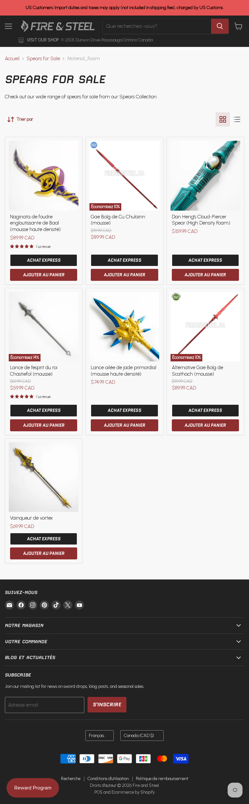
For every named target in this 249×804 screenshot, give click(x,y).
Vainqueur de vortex (31, 518)
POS (98, 792)
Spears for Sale (43, 58)
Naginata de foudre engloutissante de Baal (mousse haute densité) (35, 223)
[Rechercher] (220, 26)
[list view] (237, 119)
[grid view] (223, 119)
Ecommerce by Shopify (133, 792)
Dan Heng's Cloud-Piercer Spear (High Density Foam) (201, 220)
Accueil (12, 58)
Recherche (70, 778)
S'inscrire (107, 704)
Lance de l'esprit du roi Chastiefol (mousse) (33, 371)
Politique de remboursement (162, 778)
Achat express (44, 260)
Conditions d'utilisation (108, 778)
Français (96, 735)
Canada (139, 735)
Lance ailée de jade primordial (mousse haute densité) (123, 371)
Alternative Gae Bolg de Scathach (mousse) (197, 371)
